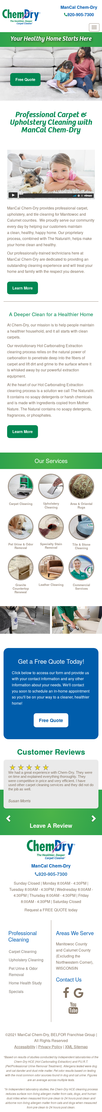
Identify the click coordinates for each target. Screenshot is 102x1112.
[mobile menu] (94, 27)
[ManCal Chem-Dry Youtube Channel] (73, 1008)
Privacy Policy (50, 1046)
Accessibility (24, 1046)
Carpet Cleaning (23, 951)
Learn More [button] (22, 288)
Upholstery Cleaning (26, 959)
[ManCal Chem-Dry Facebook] (66, 993)
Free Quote (25, 79)
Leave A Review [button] (51, 825)
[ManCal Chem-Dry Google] (78, 993)
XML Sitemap (76, 1046)
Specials (16, 991)
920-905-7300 (80, 14)
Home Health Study (25, 983)
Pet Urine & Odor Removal (23, 971)
